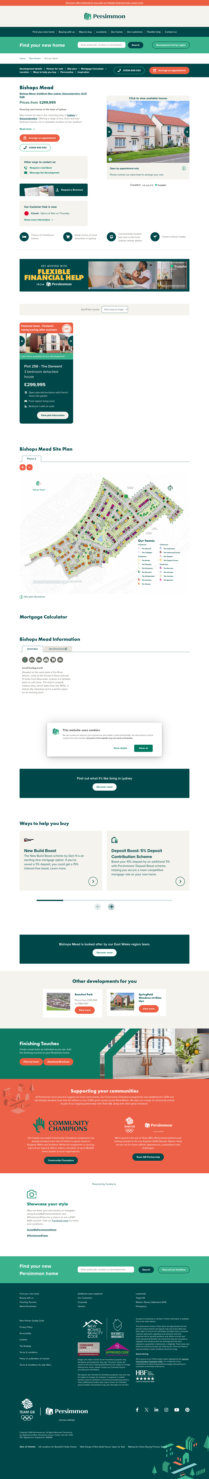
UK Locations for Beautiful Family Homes (57, 1446)
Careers (81, 1306)
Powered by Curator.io (104, 1184)
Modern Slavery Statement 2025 (151, 1302)
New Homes (35, 58)
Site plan (72, 68)
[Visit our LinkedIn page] (156, 1410)
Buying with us (67, 32)
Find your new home (44, 32)
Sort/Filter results (90, 309)
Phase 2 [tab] (31, 458)
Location (24, 72)
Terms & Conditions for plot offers (35, 1364)
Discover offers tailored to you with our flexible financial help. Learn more (104, 3)
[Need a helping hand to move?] (104, 275)
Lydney (71, 115)
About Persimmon (28, 1306)
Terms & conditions (29, 1352)
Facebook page (60, 1220)
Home (22, 58)
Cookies (23, 1339)
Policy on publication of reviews (34, 1358)
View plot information (53, 415)
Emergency (141, 1306)
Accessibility (25, 1333)
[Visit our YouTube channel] (176, 1410)
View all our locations (174, 1269)
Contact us (171, 32)
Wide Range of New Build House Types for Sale (102, 1446)
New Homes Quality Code (32, 1320)
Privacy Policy (26, 1327)
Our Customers (85, 1298)
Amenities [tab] (32, 649)
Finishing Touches (28, 1302)
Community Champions (61, 1160)
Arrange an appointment (172, 70)
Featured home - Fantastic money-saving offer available (39, 328)
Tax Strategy (25, 1346)
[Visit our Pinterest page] (187, 1410)
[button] (113, 132)
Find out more (31, 1062)
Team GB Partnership (148, 1157)
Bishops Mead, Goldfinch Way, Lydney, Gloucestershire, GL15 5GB (53, 95)
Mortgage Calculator (92, 68)
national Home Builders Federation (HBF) (162, 1360)
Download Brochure (58, 1062)
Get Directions (57, 649)
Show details (120, 748)
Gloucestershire (28, 118)
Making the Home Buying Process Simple (147, 1446)
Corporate (82, 1302)
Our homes (117, 32)
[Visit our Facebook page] (137, 1410)
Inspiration (83, 72)
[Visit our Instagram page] (166, 1410)
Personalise (66, 72)
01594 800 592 (132, 70)
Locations (101, 32)
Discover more (105, 787)
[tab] (25, 660)
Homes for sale (54, 68)
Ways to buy (85, 32)
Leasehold (141, 1293)
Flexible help (154, 32)
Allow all (143, 748)
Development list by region (171, 45)
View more (85, 1010)
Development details (31, 68)
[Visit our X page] (147, 1410)
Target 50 (140, 1298)
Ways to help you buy (44, 72)
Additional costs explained (90, 1293)
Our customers (135, 32)
